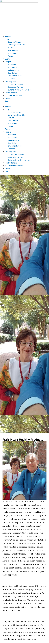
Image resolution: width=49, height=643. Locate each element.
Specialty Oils (13, 50)
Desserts (11, 78)
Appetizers (12, 64)
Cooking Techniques (16, 84)
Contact (8, 98)
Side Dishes (12, 73)
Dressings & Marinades (17, 76)
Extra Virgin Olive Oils (16, 45)
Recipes (8, 61)
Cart (6, 101)
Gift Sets (11, 47)
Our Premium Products (14, 95)
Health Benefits (11, 92)
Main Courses (13, 70)
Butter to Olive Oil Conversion (20, 90)
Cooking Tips (10, 81)
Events (7, 59)
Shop (7, 39)
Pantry (10, 56)
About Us (8, 36)
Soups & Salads (14, 67)
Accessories (12, 53)
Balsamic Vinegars (15, 42)
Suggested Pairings (15, 87)
